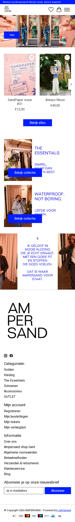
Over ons (10, 441)
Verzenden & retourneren (21, 463)
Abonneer (58, 491)
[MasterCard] (27, 516)
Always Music (55, 100)
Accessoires (13, 391)
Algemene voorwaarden (20, 452)
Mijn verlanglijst (15, 427)
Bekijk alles (38, 123)
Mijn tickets (12, 422)
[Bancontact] (14, 516)
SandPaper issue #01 (20, 102)
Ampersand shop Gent (19, 447)
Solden (9, 370)
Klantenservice (14, 469)
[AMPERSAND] (8, 9)
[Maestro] (40, 516)
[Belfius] (46, 516)
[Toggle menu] (67, 10)
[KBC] (52, 516)
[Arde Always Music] (55, 75)
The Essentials (14, 380)
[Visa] (33, 516)
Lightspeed (64, 510)
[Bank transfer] (21, 516)
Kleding (9, 375)
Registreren (12, 411)
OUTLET (9, 397)
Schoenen (11, 386)
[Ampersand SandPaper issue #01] (20, 75)
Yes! (11, 34)
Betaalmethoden (15, 458)
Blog (7, 474)
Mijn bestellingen (16, 416)
